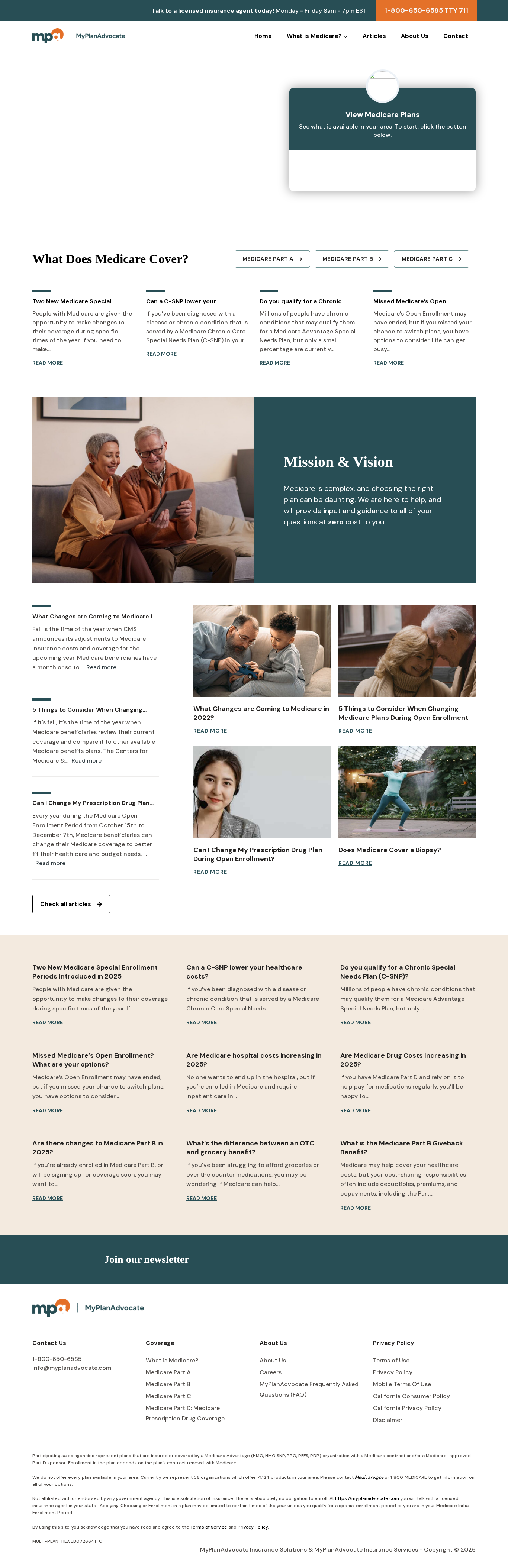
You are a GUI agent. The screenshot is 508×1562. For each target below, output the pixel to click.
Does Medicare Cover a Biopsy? (389, 849)
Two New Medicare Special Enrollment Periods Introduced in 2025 (81, 301)
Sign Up (385, 1259)
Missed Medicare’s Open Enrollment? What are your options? (413, 301)
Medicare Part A (168, 1372)
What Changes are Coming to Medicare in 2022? (94, 616)
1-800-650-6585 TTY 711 (426, 10)
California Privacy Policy (407, 1408)
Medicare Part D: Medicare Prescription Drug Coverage (185, 1413)
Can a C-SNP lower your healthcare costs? (181, 301)
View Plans (382, 167)
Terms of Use (391, 1360)
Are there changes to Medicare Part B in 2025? (97, 1148)
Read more (101, 667)
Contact (455, 36)
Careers (271, 1372)
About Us (414, 36)
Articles (374, 36)
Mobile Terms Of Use (402, 1384)
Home (263, 36)
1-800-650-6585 (57, 1359)
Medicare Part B (168, 1384)
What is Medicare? (172, 1360)
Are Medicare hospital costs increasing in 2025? (254, 1060)
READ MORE (47, 363)
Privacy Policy (392, 1372)
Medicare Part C (168, 1396)
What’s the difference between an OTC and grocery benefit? (250, 1148)
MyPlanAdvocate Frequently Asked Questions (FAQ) (309, 1389)
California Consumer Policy (411, 1396)
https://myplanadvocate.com (367, 1498)
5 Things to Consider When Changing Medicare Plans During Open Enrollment (91, 710)
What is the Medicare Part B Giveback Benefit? (401, 1148)
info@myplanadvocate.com (71, 1368)
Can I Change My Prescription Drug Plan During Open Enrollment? (90, 803)
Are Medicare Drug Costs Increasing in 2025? (403, 1060)
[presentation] (262, 650)
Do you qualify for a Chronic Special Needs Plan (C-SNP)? (303, 301)
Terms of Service (208, 1527)
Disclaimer (387, 1420)
